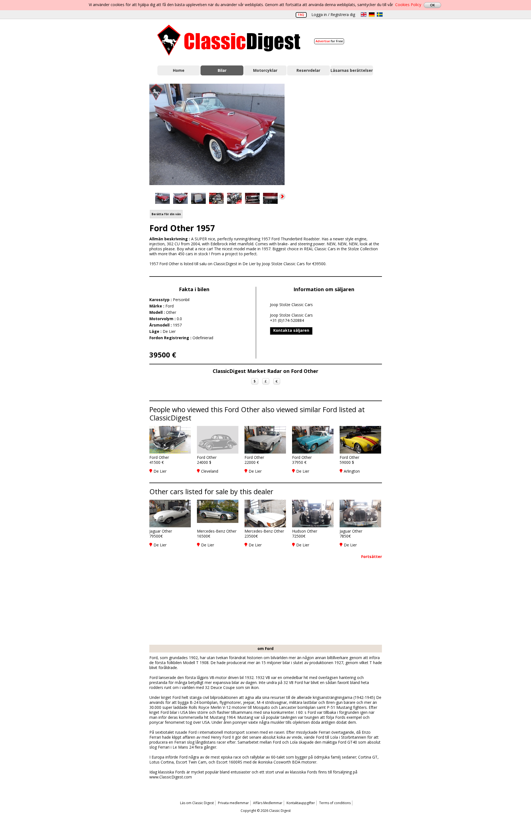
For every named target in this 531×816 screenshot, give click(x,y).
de (372, 14)
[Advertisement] (339, 133)
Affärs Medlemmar (267, 803)
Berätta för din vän (166, 214)
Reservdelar (308, 70)
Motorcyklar (265, 70)
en (364, 14)
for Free (329, 41)
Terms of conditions (335, 803)
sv (380, 14)
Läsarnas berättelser (351, 70)
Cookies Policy (408, 4)
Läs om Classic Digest (197, 803)
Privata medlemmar (233, 803)
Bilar (222, 70)
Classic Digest (228, 40)
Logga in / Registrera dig (333, 14)
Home (178, 70)
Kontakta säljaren (291, 330)
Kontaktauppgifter (301, 803)
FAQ (301, 14)
